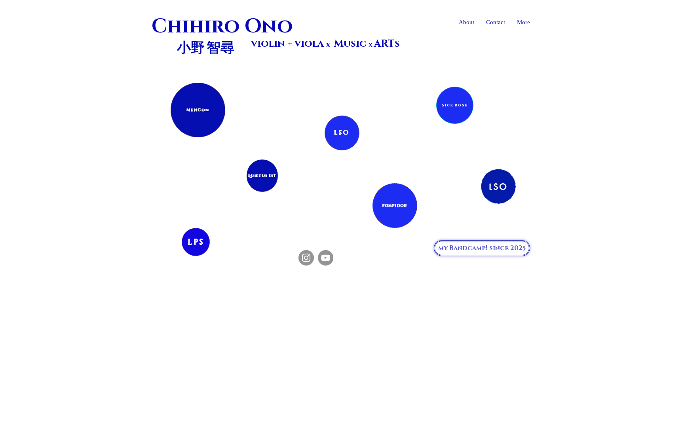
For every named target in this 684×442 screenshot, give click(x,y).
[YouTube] (325, 258)
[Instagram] (306, 258)
